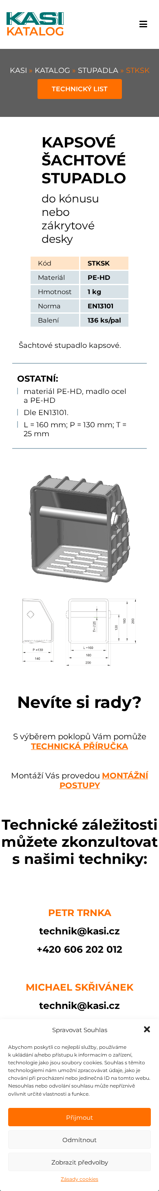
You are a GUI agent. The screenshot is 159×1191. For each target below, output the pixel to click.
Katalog (53, 70)
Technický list (80, 89)
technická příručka (79, 746)
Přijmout (79, 1117)
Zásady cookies (79, 1179)
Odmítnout (79, 1140)
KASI (19, 70)
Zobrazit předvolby (79, 1162)
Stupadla (99, 70)
